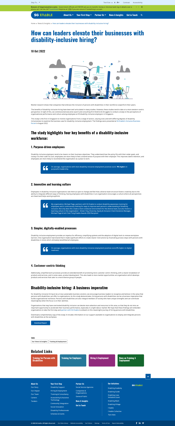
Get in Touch (132, 15)
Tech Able (111, 415)
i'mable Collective (114, 411)
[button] (38, 384)
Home (33, 23)
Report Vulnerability (117, 423)
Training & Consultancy (59, 394)
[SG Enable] (43, 15)
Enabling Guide (114, 392)
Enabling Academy (115, 388)
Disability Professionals (60, 410)
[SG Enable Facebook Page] (137, 423)
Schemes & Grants (57, 414)
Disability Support (58, 387)
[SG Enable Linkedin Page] (140, 423)
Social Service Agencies (84, 387)
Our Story (34, 387)
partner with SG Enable (70, 310)
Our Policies (88, 423)
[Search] (141, 15)
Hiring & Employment (99, 358)
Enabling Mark (113, 401)
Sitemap (97, 423)
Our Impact (35, 391)
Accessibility (137, 2)
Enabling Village (114, 404)
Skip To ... (34, 2)
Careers (34, 398)
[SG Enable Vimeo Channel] (143, 423)
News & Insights (116, 15)
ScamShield (54, 9)
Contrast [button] (126, 2)
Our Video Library (63, 423)
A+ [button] (118, 2)
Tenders (34, 401)
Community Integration (59, 403)
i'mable (111, 408)
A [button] (114, 2)
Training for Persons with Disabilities (44, 359)
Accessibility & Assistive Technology (60, 399)
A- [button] (112, 3)
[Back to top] (148, 376)
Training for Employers (71, 358)
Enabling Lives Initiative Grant (114, 396)
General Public (81, 396)
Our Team (35, 394)
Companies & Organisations (81, 392)
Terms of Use (106, 423)
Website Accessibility (76, 423)
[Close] (142, 7)
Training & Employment (58, 342)
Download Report (40, 323)
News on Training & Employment (127, 359)
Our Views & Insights (39, 342)
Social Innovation (57, 407)
